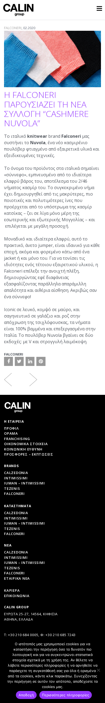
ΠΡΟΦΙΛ (11, 428)
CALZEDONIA (16, 552)
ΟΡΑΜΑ (11, 433)
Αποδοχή (26, 695)
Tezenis (12, 488)
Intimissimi (15, 478)
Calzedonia (16, 472)
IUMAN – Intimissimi (24, 483)
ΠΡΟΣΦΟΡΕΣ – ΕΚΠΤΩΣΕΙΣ (28, 454)
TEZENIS (12, 568)
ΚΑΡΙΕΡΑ (12, 590)
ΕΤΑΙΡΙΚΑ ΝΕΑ (17, 578)
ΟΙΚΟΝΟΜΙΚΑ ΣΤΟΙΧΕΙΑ (26, 443)
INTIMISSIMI (15, 557)
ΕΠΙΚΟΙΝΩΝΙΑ (16, 595)
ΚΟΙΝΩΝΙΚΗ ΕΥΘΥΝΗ (23, 449)
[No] (98, 670)
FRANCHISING (17, 438)
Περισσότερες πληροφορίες (65, 695)
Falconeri (14, 493)
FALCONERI (13, 27)
